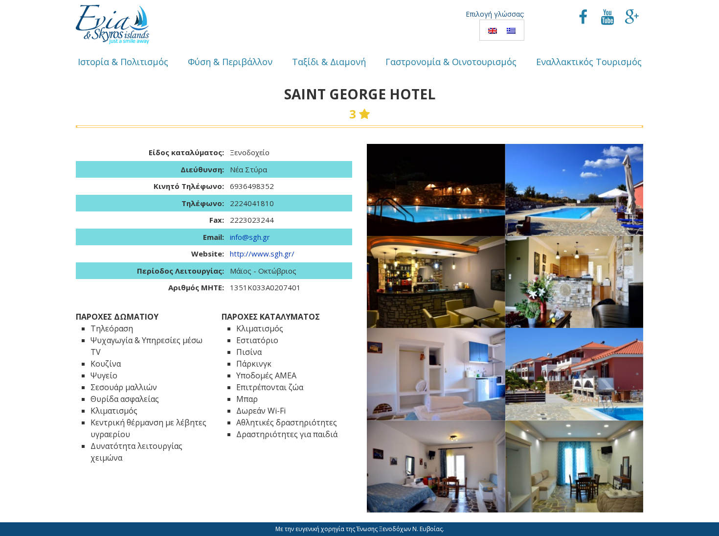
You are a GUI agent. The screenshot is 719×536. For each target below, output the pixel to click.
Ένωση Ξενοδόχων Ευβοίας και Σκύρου (112, 24)
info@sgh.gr (250, 237)
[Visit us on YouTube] (607, 18)
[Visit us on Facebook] (583, 18)
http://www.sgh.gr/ (262, 253)
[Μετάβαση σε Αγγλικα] (492, 30)
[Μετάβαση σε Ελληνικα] (511, 30)
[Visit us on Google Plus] (632, 18)
